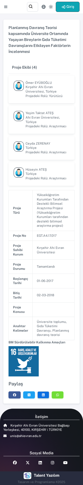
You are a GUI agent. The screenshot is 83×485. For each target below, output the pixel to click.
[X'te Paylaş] (29, 394)
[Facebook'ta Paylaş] (15, 394)
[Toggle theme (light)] (51, 7)
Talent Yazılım (46, 475)
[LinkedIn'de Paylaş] (43, 394)
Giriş (70, 6)
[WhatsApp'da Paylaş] (57, 394)
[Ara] (32, 6)
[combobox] (32, 6)
